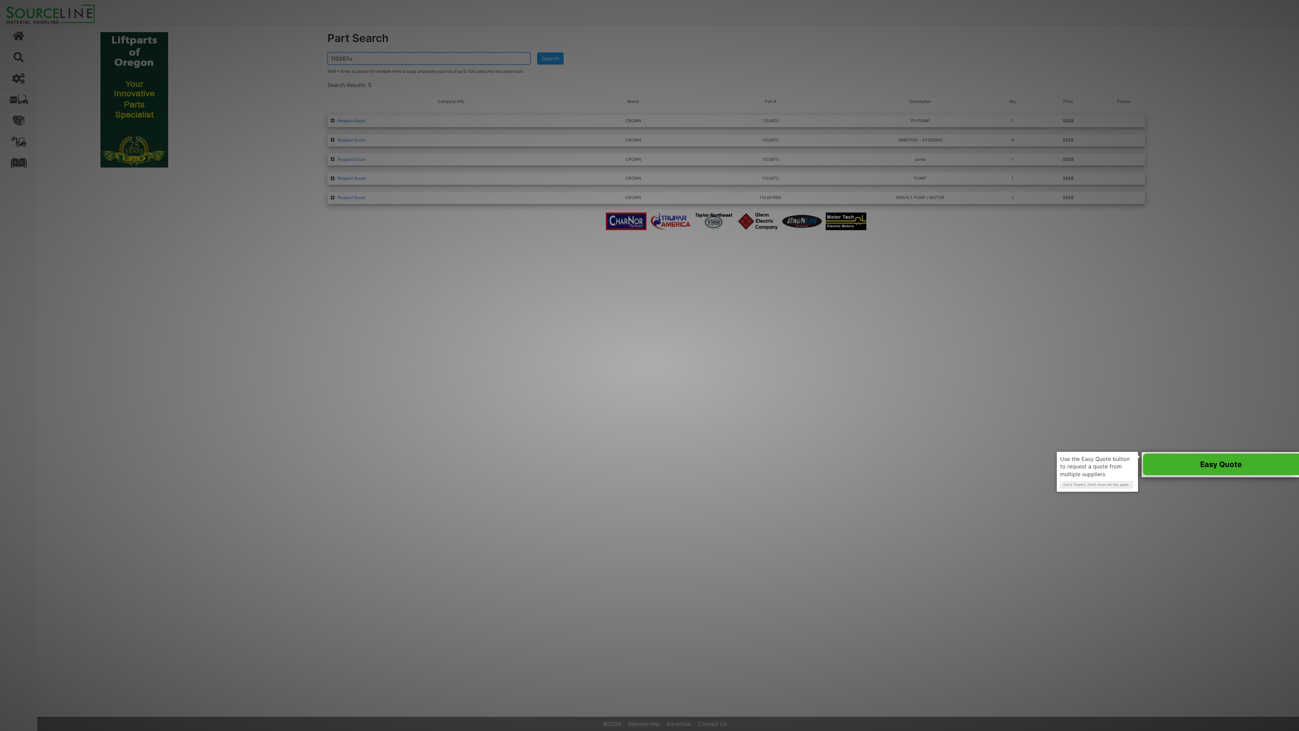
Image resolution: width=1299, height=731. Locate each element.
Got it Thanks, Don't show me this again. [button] (1096, 485)
